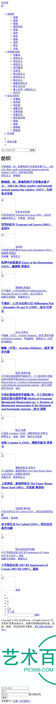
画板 (15, 39)
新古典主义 (19, 73)
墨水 (15, 45)
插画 (15, 124)
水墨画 (21, 218)
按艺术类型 (13, 95)
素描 (15, 23)
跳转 (37, 614)
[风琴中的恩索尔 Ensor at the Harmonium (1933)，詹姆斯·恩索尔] (28, 253)
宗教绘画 (18, 111)
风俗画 (16, 105)
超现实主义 (19, 77)
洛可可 (16, 92)
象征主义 (18, 80)
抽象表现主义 (20, 83)
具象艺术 (18, 114)
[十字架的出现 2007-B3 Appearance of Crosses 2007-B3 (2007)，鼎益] (28, 555)
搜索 (32, 150)
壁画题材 (29, 338)
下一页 (10, 611)
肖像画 (16, 99)
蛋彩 (15, 42)
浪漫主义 (18, 58)
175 (9, 608)
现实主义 (18, 61)
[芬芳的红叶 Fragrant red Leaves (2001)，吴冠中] (26, 215)
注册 (15, 701)
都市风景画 (19, 117)
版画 (15, 20)
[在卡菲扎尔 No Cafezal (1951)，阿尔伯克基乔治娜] (28, 514)
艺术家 (10, 133)
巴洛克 (16, 70)
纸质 (15, 36)
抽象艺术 (18, 108)
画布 (15, 33)
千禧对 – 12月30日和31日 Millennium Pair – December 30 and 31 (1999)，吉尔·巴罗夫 (27, 307)
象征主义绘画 (34, 436)
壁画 (15, 29)
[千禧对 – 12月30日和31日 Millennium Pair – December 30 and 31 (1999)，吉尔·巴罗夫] (28, 294)
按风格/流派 (13, 51)
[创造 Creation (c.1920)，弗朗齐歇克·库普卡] (24, 433)
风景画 (16, 102)
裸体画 (16, 130)
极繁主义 (22, 558)
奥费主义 (6, 436)
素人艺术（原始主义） (25, 89)
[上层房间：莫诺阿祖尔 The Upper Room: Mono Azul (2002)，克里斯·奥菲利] (28, 474)
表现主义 (18, 64)
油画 (15, 17)
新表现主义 (19, 477)
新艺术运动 (19, 86)
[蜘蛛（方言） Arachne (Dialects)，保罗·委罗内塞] (27, 335)
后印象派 (18, 67)
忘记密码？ (25, 701)
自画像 (4, 256)
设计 (18, 388)
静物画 (16, 127)
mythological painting (11, 338)
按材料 (10, 14)
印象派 (16, 55)
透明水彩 (18, 26)
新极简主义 (24, 297)
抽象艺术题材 (8, 297)
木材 (15, 48)
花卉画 (31, 218)
